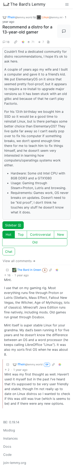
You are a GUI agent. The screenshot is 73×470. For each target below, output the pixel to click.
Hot (8, 234)
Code (7, 455)
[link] (15, 42)
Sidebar (11, 225)
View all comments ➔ (19, 261)
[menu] (67, 4)
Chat (8, 252)
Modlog (9, 430)
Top (21, 234)
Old (35, 242)
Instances (10, 438)
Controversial (40, 234)
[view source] (48, 42)
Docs (7, 446)
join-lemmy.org (14, 463)
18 (8, 42)
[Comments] (64, 31)
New (60, 234)
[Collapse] (7, 270)
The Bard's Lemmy (27, 4)
